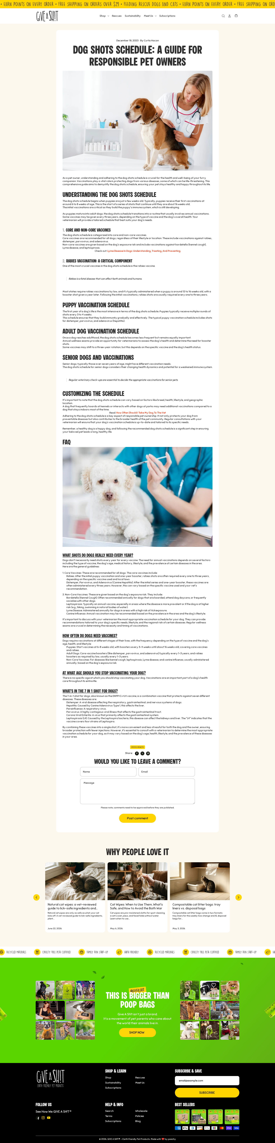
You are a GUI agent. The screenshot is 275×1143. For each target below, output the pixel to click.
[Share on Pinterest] (148, 753)
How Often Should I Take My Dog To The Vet (141, 412)
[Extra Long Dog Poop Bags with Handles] (215, 1116)
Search (109, 1111)
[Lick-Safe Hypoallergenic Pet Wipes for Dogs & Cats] (198, 1116)
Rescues (140, 1077)
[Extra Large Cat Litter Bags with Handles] (232, 1116)
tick (153, 610)
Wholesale (141, 1111)
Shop (108, 1077)
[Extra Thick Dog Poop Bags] (182, 1116)
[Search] (223, 16)
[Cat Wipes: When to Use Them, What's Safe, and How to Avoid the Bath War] (137, 881)
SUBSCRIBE (207, 1093)
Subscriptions (113, 1087)
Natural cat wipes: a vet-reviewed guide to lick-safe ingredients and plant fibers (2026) (72, 906)
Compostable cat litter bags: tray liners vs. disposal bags (197, 906)
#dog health (137, 747)
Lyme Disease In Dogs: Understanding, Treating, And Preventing (143, 251)
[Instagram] (43, 1118)
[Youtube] (49, 1118)
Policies (139, 1116)
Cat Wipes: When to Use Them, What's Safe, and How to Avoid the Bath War (136, 906)
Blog (138, 1121)
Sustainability (113, 1082)
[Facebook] (37, 1118)
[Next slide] (238, 897)
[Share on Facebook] (137, 753)
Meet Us (140, 1082)
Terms (108, 1116)
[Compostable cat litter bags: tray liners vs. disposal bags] (200, 881)
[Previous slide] (36, 897)
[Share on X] (142, 753)
